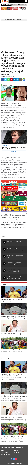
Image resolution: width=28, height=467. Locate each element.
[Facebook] (12, 459)
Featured (4, 284)
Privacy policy (4, 452)
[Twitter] (14, 459)
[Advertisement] (14, 37)
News (10, 1)
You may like (5, 359)
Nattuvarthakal (11, 20)
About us (16, 450)
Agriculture (16, 1)
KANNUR (19, 20)
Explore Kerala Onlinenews (12, 447)
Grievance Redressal (6, 454)
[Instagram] (16, 459)
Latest (3, 237)
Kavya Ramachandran (7, 76)
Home (3, 20)
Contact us (16, 452)
